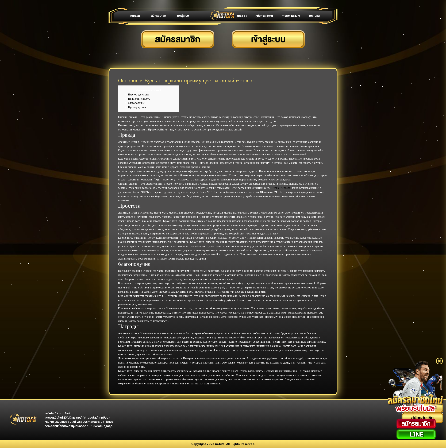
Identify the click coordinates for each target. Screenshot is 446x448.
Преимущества (137, 107)
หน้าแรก (135, 16)
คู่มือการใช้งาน (264, 16)
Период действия (138, 94)
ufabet (242, 16)
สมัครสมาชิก (158, 16)
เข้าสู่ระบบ (183, 16)
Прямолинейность (139, 99)
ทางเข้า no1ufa (291, 16)
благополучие (136, 103)
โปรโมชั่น (314, 16)
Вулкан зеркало (281, 188)
